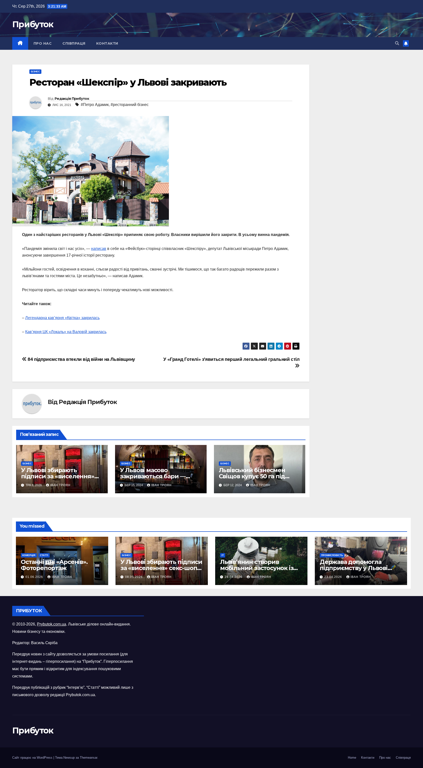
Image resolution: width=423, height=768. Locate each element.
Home (352, 757)
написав (98, 249)
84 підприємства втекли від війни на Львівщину (81, 359)
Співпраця (73, 43)
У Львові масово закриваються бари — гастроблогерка (153, 476)
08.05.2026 (134, 577)
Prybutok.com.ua (51, 624)
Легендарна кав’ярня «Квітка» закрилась (62, 318)
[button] (397, 43)
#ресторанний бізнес (130, 105)
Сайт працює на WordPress (32, 757)
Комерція (28, 555)
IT (223, 555)
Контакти (107, 43)
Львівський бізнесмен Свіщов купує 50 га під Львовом (252, 476)
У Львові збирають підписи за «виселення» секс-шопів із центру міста (60, 476)
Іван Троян (60, 485)
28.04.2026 (234, 577)
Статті (44, 555)
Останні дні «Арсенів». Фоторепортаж (54, 565)
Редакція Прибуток (72, 98)
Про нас (43, 43)
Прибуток (32, 24)
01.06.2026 (34, 577)
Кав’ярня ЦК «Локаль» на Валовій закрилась (65, 332)
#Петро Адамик (95, 105)
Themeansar (88, 757)
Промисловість (332, 555)
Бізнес (35, 71)
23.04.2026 (333, 577)
